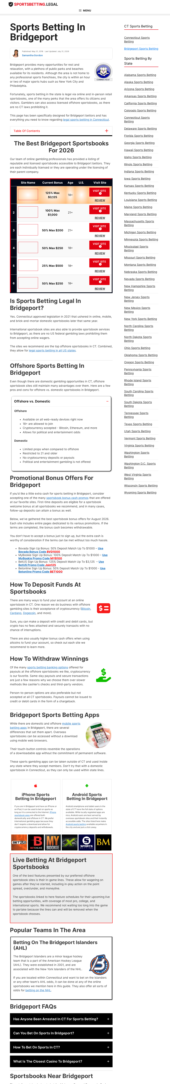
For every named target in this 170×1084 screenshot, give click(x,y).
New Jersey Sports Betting (137, 299)
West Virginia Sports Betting (137, 476)
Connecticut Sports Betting (137, 39)
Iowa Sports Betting (137, 178)
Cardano (15, 613)
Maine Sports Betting (138, 207)
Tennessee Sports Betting (136, 415)
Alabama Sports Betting (140, 75)
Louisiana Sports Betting (140, 200)
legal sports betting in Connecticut (86, 119)
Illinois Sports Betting (138, 164)
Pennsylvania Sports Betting (137, 371)
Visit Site (99, 190)
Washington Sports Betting (136, 454)
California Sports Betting (140, 103)
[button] (61, 401)
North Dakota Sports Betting (138, 338)
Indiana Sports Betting (139, 171)
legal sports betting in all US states (52, 350)
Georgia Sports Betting (139, 143)
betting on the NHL (38, 990)
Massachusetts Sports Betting (139, 223)
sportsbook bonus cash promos (67, 498)
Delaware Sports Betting (140, 128)
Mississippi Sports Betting (136, 248)
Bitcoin (85, 608)
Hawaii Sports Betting (138, 150)
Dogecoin (29, 613)
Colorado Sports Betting (140, 110)
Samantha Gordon (32, 55)
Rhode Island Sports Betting (137, 382)
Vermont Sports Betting (139, 438)
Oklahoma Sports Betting (141, 355)
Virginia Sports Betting (139, 445)
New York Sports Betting (140, 319)
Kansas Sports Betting (139, 185)
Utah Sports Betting (137, 431)
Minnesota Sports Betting (141, 239)
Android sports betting (76, 824)
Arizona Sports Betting (139, 89)
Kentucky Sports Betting (140, 193)
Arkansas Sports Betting (140, 96)
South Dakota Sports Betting (138, 404)
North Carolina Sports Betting (138, 328)
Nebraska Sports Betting (140, 272)
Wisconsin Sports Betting (141, 485)
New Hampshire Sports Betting (139, 288)
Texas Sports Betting (138, 424)
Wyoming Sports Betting (140, 492)
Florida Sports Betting (138, 135)
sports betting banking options (47, 667)
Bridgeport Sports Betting (141, 48)
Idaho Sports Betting (138, 157)
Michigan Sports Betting (140, 232)
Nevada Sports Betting (139, 279)
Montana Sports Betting (140, 264)
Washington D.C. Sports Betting (140, 465)
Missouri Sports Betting (139, 257)
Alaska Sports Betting (138, 82)
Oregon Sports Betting (139, 362)
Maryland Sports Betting (140, 214)
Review (100, 200)
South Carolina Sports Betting (138, 393)
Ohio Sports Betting (137, 348)
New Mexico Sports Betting (137, 309)
